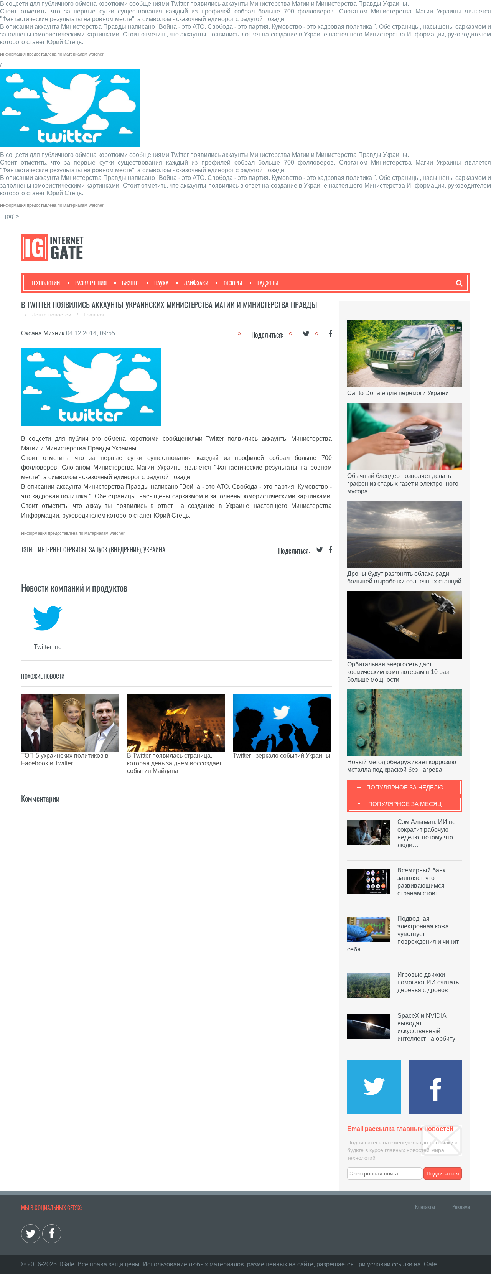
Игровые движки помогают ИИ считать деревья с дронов (428, 982)
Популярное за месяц (405, 804)
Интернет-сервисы (62, 550)
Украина (154, 550)
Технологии (45, 283)
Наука (161, 283)
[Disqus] (176, 901)
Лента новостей (52, 314)
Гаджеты (267, 283)
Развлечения (91, 283)
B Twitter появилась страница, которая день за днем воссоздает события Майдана (174, 763)
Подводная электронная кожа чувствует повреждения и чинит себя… (403, 934)
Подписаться (443, 1173)
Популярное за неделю (404, 787)
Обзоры (233, 283)
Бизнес (130, 283)
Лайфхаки (196, 283)
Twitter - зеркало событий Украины (281, 755)
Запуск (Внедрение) (115, 550)
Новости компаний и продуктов (74, 588)
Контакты (425, 1207)
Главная (94, 314)
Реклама (461, 1207)
